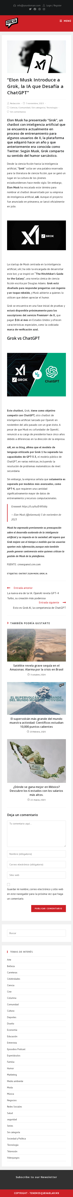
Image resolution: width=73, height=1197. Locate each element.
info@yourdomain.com (29, 5)
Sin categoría (38, 107)
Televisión (12, 1151)
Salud (10, 1113)
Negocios (12, 1100)
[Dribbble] (39, 9)
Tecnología (52, 107)
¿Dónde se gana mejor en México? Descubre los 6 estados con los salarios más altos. (36, 791)
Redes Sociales (14, 1106)
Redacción (15, 103)
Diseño (10, 1023)
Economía (12, 1029)
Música (10, 1093)
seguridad (12, 1119)
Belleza (11, 966)
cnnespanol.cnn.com (29, 564)
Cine (9, 991)
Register (57, 5)
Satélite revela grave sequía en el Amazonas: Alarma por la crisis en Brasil (36, 667)
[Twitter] (30, 9)
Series (10, 1125)
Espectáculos (13, 1055)
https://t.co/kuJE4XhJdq (34, 506)
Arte (9, 959)
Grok (42, 573)
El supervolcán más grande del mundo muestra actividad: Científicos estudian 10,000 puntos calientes (36, 723)
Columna (11, 998)
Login (49, 5)
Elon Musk (33, 573)
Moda (10, 1087)
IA (46, 573)
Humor (10, 1068)
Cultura (10, 1010)
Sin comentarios (18, 111)
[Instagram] (43, 9)
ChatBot (23, 573)
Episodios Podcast (16, 1049)
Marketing (12, 1074)
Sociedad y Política (16, 1138)
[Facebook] (35, 9)
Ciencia (13, 107)
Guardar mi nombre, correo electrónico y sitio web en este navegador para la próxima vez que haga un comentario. (35, 893)
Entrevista (12, 1042)
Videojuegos (13, 1157)
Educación (12, 1036)
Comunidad (24, 107)
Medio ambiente (15, 1081)
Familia (10, 1061)
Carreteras (12, 972)
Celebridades (13, 978)
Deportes (11, 1017)
